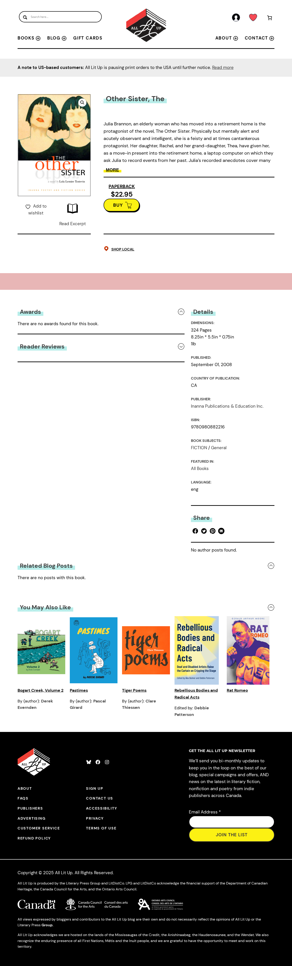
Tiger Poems (134, 690)
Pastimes (79, 690)
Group (47, 925)
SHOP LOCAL (122, 249)
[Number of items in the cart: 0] (269, 18)
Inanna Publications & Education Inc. (227, 406)
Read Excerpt (72, 224)
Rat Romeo (237, 690)
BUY (118, 205)
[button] (82, 102)
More (112, 169)
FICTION (199, 448)
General (219, 448)
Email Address (205, 812)
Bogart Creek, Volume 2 (40, 690)
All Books (200, 468)
